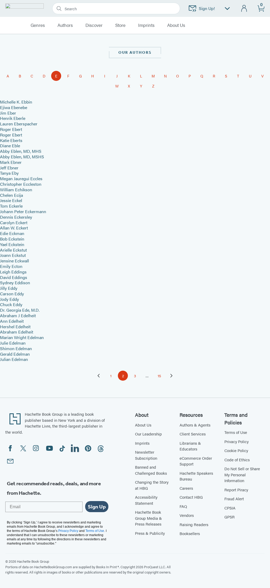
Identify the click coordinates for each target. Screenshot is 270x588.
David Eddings (13, 277)
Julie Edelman (13, 343)
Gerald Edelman (15, 354)
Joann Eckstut (13, 255)
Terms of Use (235, 432)
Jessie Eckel (11, 200)
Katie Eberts (11, 140)
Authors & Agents (195, 425)
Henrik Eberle (12, 118)
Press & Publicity (150, 533)
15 (161, 376)
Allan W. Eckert (14, 228)
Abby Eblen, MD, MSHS (22, 157)
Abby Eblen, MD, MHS (20, 151)
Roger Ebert (11, 129)
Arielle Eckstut (13, 250)
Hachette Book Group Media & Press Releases (148, 518)
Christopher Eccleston (20, 184)
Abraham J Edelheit (18, 315)
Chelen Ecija (11, 195)
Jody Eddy (9, 299)
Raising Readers (194, 524)
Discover (94, 25)
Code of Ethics (237, 459)
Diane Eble (10, 146)
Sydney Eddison (15, 283)
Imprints (146, 25)
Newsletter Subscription (146, 455)
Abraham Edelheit (16, 332)
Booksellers (190, 533)
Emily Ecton (11, 266)
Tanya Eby (9, 173)
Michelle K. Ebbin (16, 102)
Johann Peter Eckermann (23, 211)
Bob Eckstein (12, 239)
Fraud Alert (234, 498)
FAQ (183, 506)
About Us (143, 425)
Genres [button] (38, 25)
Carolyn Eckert (13, 222)
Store (120, 25)
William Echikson (16, 190)
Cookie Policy (236, 450)
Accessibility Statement (146, 500)
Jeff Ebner (9, 168)
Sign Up (97, 506)
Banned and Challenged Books (151, 470)
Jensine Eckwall (14, 261)
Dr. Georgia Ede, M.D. (20, 310)
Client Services (193, 434)
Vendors (187, 515)
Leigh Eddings (13, 272)
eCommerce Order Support (196, 461)
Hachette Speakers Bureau (196, 476)
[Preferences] (227, 8)
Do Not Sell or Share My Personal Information (242, 474)
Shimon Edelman (16, 348)
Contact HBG (191, 497)
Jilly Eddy (8, 288)
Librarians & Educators (190, 446)
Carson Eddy (12, 294)
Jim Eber (8, 113)
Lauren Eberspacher (18, 124)
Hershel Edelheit (15, 327)
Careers (186, 488)
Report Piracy (236, 489)
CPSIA (229, 508)
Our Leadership (148, 434)
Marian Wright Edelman (22, 337)
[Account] (244, 8)
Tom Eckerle (11, 206)
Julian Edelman (14, 359)
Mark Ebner (11, 162)
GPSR (229, 517)
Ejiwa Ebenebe (13, 107)
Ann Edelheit (12, 321)
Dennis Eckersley (16, 217)
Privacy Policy (236, 441)
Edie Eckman (12, 233)
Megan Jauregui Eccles (21, 178)
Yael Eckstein (12, 244)
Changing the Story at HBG (151, 485)
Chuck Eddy (11, 304)
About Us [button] (176, 25)
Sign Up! (207, 8)
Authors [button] (65, 25)
